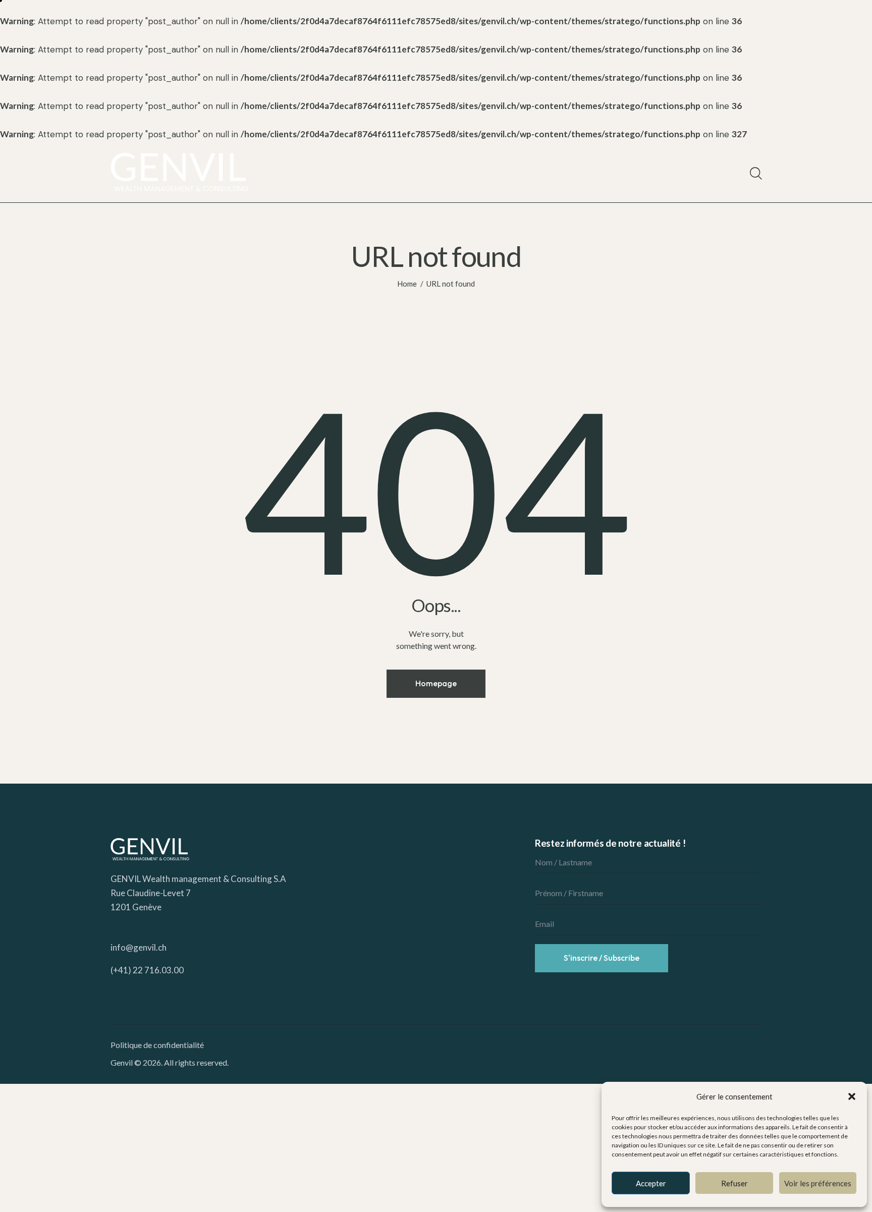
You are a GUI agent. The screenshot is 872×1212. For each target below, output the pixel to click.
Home (407, 283)
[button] (852, 1096)
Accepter (651, 1183)
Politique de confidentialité (157, 1045)
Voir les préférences (817, 1183)
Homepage (436, 683)
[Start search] (755, 174)
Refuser (734, 1183)
